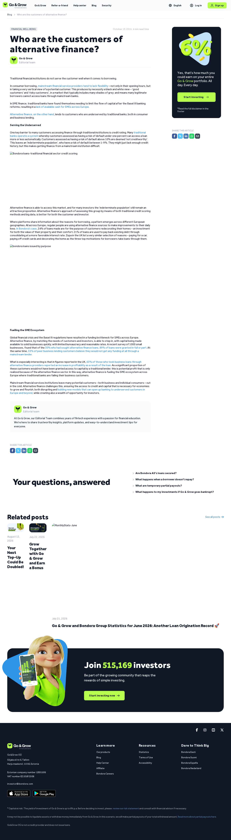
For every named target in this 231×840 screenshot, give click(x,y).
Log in (198, 5)
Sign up (219, 5)
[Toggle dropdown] (170, 5)
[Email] (35, 450)
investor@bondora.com (20, 783)
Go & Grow (40, 5)
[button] (175, 473)
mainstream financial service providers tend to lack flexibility (73, 85)
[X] (18, 450)
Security (106, 5)
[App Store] (18, 793)
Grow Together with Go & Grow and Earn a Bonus (38, 556)
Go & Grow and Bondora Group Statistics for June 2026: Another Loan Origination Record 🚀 (135, 625)
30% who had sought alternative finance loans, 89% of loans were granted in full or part (95, 347)
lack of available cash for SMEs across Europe (62, 106)
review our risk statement (126, 808)
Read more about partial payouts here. (197, 816)
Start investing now (102, 695)
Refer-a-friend (59, 5)
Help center (79, 5)
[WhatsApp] (29, 450)
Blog (94, 5)
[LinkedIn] (24, 450)
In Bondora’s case (26, 228)
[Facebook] (12, 450)
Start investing (194, 97)
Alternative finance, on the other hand (32, 114)
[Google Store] (44, 793)
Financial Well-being (23, 29)
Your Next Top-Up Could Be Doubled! (15, 557)
